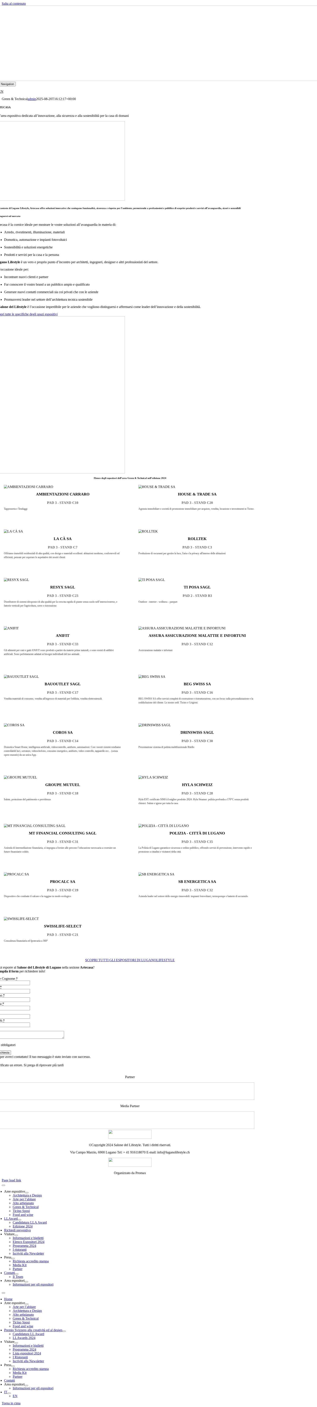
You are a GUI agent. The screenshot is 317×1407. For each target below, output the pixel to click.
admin (32, 99)
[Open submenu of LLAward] (19, 1219)
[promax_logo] (130, 1165)
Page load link (11, 1180)
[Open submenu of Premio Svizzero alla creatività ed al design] (64, 1331)
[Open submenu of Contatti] (16, 1274)
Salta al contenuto (14, 3)
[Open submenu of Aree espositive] (26, 1192)
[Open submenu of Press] (13, 1258)
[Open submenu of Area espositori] (26, 1281)
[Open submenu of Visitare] (16, 1235)
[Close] (3, 1185)
